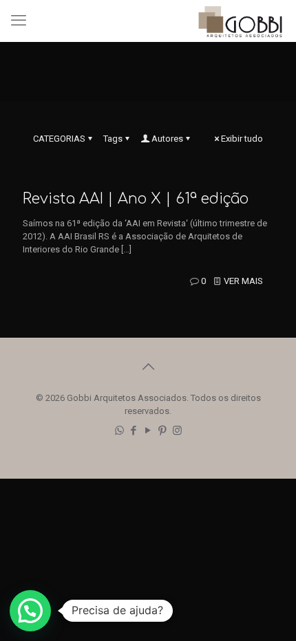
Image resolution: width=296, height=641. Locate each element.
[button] (30, 610)
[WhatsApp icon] (119, 430)
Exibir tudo (242, 138)
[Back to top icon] (148, 366)
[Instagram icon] (177, 430)
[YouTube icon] (148, 430)
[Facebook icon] (134, 430)
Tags (113, 138)
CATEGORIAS (59, 138)
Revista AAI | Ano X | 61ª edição (136, 199)
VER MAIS (243, 281)
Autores (167, 138)
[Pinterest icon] (163, 430)
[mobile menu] (18, 20)
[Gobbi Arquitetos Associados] (240, 20)
